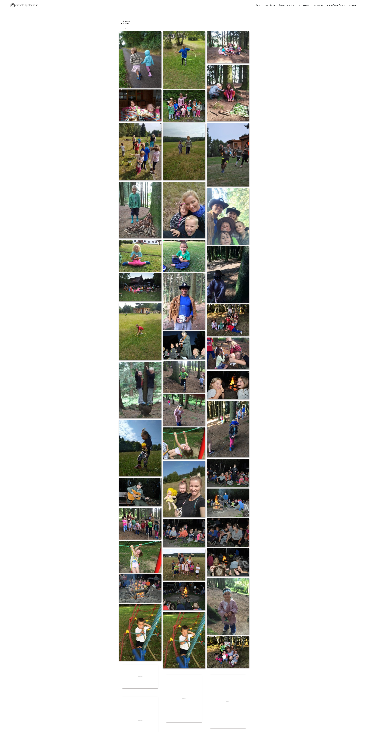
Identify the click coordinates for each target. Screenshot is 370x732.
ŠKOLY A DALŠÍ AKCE (287, 5)
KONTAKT (352, 5)
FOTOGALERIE (318, 5)
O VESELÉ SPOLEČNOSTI (336, 5)
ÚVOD (258, 5)
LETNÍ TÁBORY (269, 5)
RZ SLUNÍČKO (304, 5)
